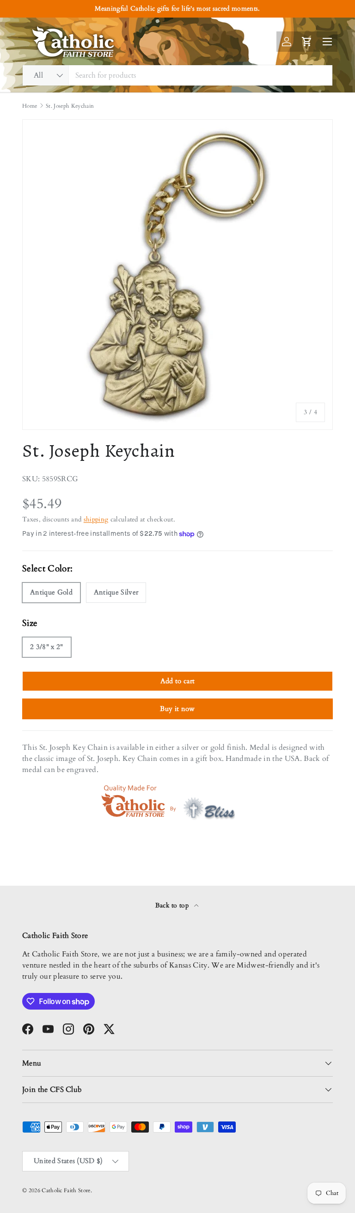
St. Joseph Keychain (70, 106)
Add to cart (177, 681)
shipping (96, 519)
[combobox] (177, 75)
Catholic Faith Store (66, 1190)
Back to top (173, 905)
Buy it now (177, 708)
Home (29, 106)
